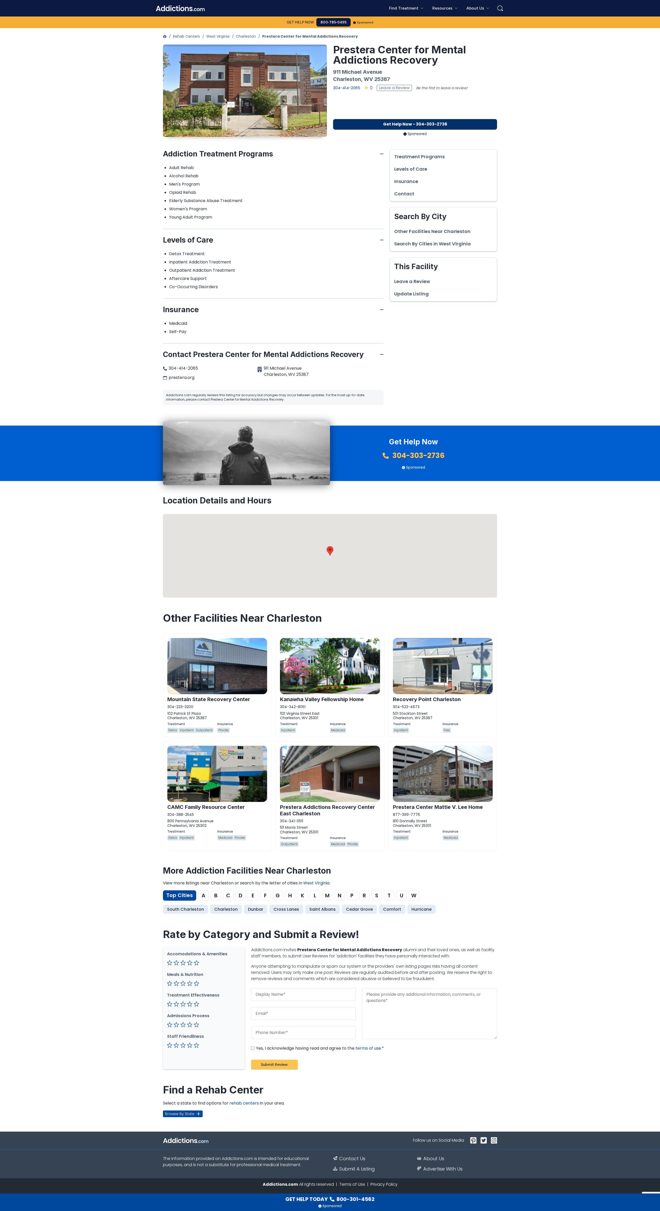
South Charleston (185, 909)
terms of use (368, 1048)
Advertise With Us (443, 1169)
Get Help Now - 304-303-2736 (415, 124)
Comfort (392, 909)
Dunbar (255, 909)
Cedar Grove (359, 909)
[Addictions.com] (165, 36)
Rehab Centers (186, 36)
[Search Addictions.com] (500, 8)
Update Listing (411, 294)
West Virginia (217, 36)
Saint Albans (322, 909)
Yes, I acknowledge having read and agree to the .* (319, 1048)
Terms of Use (352, 1184)
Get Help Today (330, 1199)
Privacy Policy (384, 1184)
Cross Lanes (286, 909)
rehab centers (244, 1103)
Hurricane (421, 909)
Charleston (246, 36)
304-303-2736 (417, 456)
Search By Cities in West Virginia (432, 244)
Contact (404, 194)
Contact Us (352, 1159)
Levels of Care (410, 169)
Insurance (406, 181)
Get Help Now (300, 22)
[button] (330, 551)
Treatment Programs (419, 157)
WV (368, 79)
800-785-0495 (333, 22)
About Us (433, 1159)
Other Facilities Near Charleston (432, 231)
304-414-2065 (346, 87)
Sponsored (365, 22)
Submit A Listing (357, 1169)
